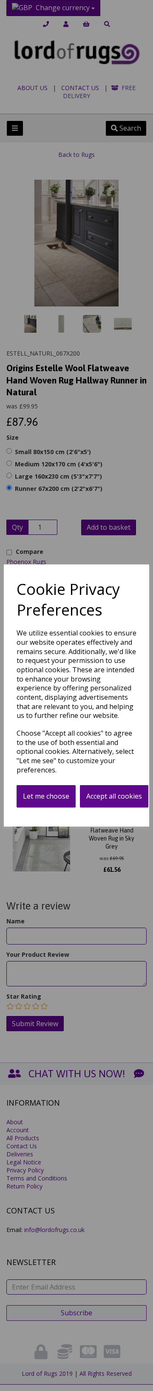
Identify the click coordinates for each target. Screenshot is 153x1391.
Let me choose (46, 796)
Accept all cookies (114, 796)
